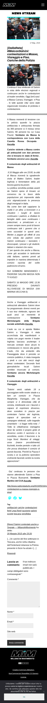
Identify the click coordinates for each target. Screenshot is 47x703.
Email (10, 622)
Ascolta (11, 144)
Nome (10, 612)
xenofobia (26, 514)
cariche (20, 507)
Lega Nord (16, 511)
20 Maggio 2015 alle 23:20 (19, 534)
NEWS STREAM (23, 13)
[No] (43, 691)
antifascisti (12, 507)
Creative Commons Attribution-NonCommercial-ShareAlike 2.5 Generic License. (23, 673)
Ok (24, 697)
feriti (9, 511)
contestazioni (31, 507)
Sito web (11, 631)
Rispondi (11, 553)
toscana (17, 514)
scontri (10, 514)
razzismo (26, 511)
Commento (13, 579)
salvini (34, 511)
